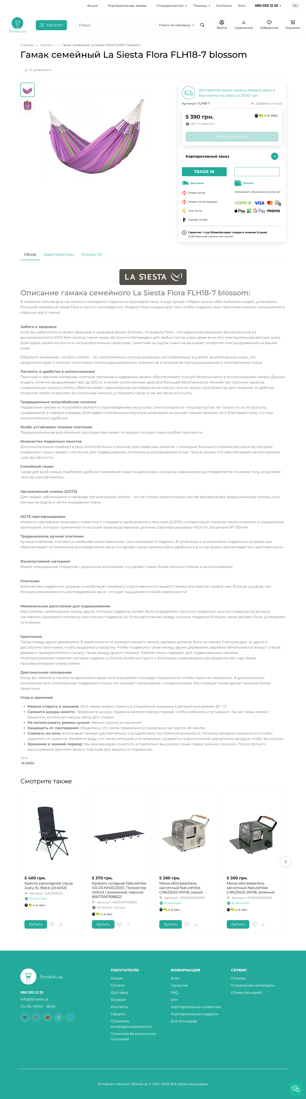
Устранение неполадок (252, 985)
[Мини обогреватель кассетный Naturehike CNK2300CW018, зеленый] (254, 833)
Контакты (224, 6)
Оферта (118, 1014)
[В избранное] (52, 924)
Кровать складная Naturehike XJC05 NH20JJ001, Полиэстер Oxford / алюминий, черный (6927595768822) (119, 890)
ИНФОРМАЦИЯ (185, 970)
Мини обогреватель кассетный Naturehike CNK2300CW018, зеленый (251, 887)
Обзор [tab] (30, 254)
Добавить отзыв (269, 103)
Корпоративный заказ (207, 156)
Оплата (117, 985)
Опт (174, 1000)
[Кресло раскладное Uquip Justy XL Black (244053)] (51, 833)
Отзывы (238, 978)
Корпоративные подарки (194, 1014)
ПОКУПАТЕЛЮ (125, 970)
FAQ (174, 992)
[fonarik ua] (17, 25)
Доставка (119, 992)
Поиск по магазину (175, 25)
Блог (242, 6)
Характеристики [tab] (58, 254)
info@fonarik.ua (34, 999)
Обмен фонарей (246, 992)
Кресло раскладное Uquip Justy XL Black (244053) (48, 885)
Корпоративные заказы (127, 6)
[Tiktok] (58, 1017)
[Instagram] (36, 1017)
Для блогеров (184, 1021)
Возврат (118, 1000)
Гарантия (179, 985)
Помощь (200, 6)
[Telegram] (70, 1017)
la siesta (28, 763)
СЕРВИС (239, 970)
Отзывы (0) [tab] (91, 254)
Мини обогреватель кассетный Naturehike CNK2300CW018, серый (181, 887)
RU (295, 6)
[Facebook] (25, 1017)
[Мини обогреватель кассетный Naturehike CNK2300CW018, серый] (186, 833)
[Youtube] (47, 1017)
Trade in (204, 171)
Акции (92, 6)
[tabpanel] (153, 517)
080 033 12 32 (266, 6)
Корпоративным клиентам (196, 1007)
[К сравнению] (60, 924)
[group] (96, 147)
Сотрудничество (170, 6)
